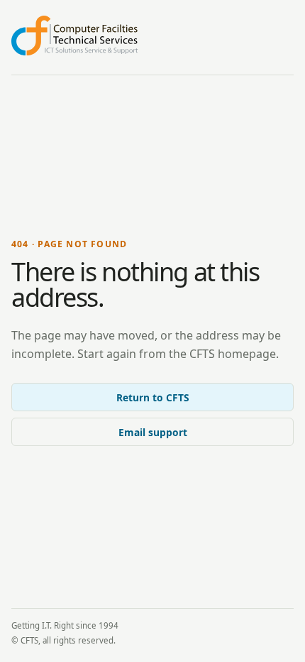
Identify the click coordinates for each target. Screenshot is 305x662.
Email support (152, 432)
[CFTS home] (74, 35)
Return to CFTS (152, 397)
